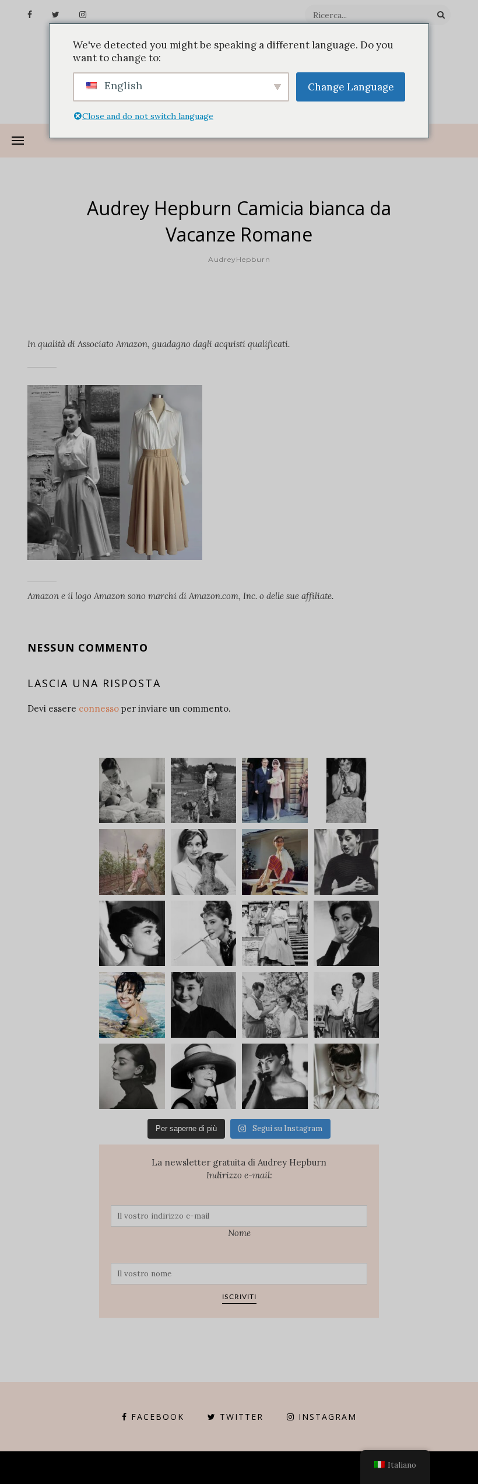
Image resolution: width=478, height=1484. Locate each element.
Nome (239, 1232)
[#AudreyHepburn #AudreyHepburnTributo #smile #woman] (204, 1005)
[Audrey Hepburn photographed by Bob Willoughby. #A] (275, 1077)
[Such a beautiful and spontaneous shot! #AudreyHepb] (346, 862)
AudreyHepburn (239, 259)
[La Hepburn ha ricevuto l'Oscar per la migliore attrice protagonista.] (346, 791)
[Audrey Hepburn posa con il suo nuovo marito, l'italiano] (275, 791)
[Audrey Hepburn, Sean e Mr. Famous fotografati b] (132, 791)
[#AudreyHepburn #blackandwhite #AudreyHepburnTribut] (132, 934)
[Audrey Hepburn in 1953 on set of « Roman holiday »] (346, 1005)
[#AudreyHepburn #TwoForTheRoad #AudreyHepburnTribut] (132, 1005)
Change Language (351, 86)
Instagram (327, 1416)
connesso (99, 708)
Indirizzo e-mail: (239, 1175)
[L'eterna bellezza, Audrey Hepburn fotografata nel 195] (275, 862)
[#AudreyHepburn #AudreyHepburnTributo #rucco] (275, 1005)
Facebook (157, 1416)
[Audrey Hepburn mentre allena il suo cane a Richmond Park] (204, 791)
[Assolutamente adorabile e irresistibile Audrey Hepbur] (204, 1077)
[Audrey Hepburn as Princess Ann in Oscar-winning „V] (275, 934)
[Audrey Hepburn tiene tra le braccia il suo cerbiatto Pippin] (204, 862)
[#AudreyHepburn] (346, 934)
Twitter (241, 1416)
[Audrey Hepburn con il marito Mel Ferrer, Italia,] (132, 862)
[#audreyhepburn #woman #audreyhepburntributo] (132, 1077)
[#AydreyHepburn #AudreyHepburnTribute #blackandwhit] (346, 1077)
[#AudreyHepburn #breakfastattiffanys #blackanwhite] (204, 934)
